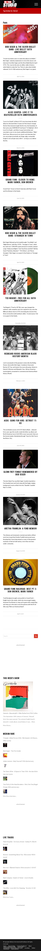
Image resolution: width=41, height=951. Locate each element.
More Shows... (7, 725)
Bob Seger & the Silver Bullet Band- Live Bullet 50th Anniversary (20, 49)
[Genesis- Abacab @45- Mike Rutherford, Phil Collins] (18, 696)
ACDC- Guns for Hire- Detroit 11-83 (20, 422)
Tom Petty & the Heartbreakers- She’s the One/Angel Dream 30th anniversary (20, 785)
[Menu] (35, 4)
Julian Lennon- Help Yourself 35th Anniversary (18, 761)
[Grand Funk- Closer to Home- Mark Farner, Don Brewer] (20, 163)
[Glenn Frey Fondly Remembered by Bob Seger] (20, 459)
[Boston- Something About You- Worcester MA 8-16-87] (5, 862)
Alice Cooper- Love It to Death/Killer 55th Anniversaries (20, 113)
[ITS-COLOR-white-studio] (17, 4)
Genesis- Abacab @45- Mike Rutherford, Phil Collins (20, 713)
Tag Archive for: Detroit (10, 11)
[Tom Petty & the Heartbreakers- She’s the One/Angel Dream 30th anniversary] (5, 791)
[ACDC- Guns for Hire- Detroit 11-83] (20, 403)
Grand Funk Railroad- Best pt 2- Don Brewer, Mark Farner (20, 590)
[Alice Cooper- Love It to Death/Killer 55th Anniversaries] (20, 95)
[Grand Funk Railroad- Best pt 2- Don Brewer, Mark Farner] (20, 572)
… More (32, 722)
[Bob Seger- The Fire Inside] (5, 755)
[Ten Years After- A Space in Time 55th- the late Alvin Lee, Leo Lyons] (5, 778)
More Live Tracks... (8, 897)
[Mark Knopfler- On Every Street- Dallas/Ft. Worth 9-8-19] (5, 849)
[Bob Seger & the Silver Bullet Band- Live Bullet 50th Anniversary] (20, 34)
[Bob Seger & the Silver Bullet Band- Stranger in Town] (20, 218)
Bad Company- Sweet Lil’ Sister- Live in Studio (18, 878)
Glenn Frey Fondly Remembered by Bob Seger (20, 473)
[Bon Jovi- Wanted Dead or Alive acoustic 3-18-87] (5, 872)
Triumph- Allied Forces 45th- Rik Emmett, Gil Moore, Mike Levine (20, 739)
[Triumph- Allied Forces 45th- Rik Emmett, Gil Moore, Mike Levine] (5, 745)
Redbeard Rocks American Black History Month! (20, 355)
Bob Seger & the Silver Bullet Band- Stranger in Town (20, 234)
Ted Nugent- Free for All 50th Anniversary (20, 299)
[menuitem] (35, 4)
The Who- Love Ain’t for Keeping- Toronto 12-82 (19, 888)
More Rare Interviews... (10, 796)
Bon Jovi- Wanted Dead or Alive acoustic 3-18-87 (19, 867)
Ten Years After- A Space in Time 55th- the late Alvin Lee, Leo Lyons (20, 773)
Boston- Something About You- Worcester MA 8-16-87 (19, 856)
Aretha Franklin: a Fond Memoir (20, 528)
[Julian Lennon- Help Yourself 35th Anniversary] (5, 766)
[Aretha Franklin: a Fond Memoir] (20, 511)
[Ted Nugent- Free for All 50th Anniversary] (20, 281)
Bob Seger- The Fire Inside (12, 751)
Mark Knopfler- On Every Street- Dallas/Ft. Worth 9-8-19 (19, 843)
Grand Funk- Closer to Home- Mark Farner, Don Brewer (20, 181)
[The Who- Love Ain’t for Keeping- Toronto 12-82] (5, 892)
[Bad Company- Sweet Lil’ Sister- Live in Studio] (5, 882)
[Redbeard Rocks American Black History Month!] (20, 337)
